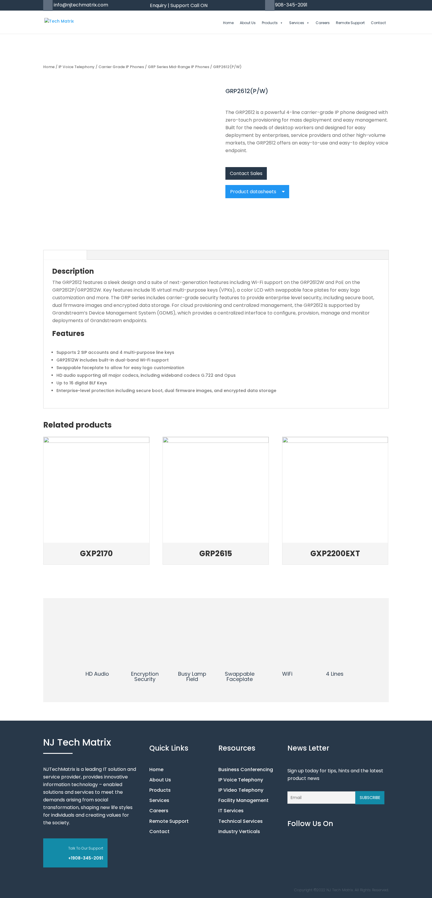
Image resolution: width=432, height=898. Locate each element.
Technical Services (240, 821)
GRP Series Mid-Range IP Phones (178, 67)
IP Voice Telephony (76, 67)
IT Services (231, 810)
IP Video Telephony (240, 790)
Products (270, 22)
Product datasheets (253, 191)
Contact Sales (246, 173)
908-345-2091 (291, 4)
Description (65, 255)
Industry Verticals (239, 831)
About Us (248, 22)
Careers (323, 22)
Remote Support (350, 22)
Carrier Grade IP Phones (121, 67)
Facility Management (243, 800)
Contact (378, 22)
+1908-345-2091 (85, 858)
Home (228, 22)
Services (296, 22)
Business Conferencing (245, 769)
